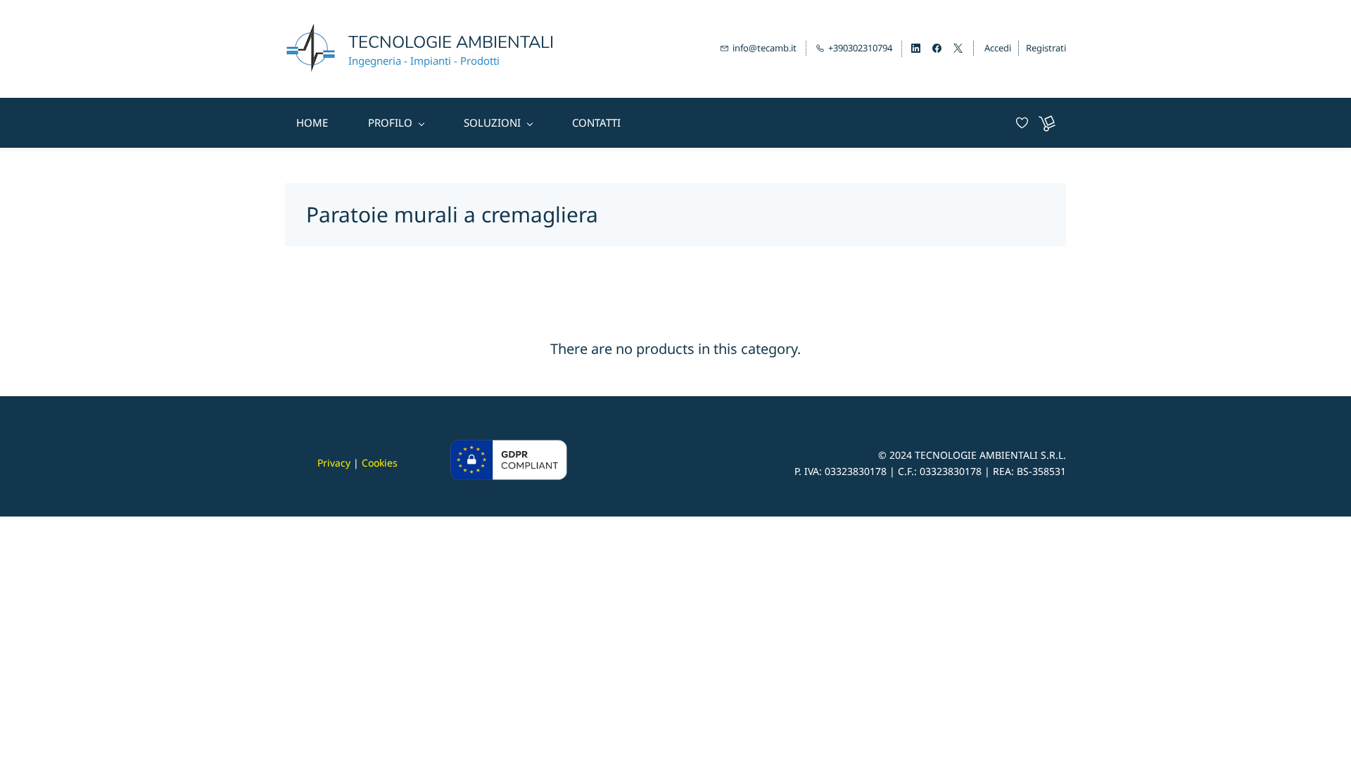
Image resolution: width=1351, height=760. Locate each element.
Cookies (380, 462)
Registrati (1046, 48)
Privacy (333, 462)
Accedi (997, 48)
